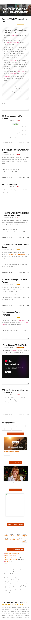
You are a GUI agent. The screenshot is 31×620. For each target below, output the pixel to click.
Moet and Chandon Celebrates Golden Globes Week (15, 214)
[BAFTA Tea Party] (23, 205)
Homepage (20, 604)
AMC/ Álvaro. (21, 559)
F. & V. (19, 557)
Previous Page (14, 426)
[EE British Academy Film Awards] (23, 142)
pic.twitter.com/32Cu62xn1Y (15, 89)
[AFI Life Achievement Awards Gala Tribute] (23, 414)
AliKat (22, 161)
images (16, 446)
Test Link (4, 604)
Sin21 (27, 602)
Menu (3, 2)
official (21, 446)
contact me (7, 594)
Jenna (15, 192)
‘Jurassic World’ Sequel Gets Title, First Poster (15, 31)
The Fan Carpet (14, 561)
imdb (12, 446)
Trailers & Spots (20, 347)
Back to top (12, 604)
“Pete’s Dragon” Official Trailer (14, 345)
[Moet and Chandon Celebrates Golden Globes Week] (23, 237)
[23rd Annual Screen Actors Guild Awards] (23, 177)
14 (13, 429)
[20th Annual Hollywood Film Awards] (23, 305)
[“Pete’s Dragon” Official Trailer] (23, 383)
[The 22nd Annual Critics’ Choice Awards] (23, 272)
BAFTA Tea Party (9, 184)
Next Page (18, 429)
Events (18, 120)
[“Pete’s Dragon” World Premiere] (23, 338)
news (9, 446)
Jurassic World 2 (20, 23)
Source (3, 103)
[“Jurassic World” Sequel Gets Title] (23, 109)
